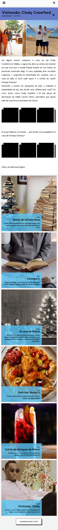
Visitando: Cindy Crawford (26, 12)
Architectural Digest (16, 167)
